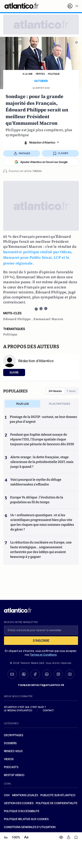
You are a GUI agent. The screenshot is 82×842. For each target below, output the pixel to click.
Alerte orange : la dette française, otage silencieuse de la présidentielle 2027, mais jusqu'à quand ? (41, 462)
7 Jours (71, 391)
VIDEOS (9, 759)
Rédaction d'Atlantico (42, 142)
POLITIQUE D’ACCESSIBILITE (21, 811)
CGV (7, 795)
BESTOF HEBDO (14, 775)
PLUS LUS (22, 403)
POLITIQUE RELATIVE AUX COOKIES (26, 819)
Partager (24, 153)
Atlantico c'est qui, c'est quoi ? (25, 706)
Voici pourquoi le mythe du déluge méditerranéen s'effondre (35, 482)
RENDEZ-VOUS (13, 751)
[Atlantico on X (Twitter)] (23, 674)
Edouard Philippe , (18, 319)
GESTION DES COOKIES (18, 803)
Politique (54, 73)
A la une (27, 73)
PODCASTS (11, 767)
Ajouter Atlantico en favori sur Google (44, 162)
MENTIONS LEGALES (25, 795)
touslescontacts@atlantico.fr (41, 685)
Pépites (40, 73)
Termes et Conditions (43, 654)
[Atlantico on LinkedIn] (46, 674)
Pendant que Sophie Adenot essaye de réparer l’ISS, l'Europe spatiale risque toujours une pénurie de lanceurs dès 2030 (42, 439)
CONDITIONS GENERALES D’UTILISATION (30, 827)
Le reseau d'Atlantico (18, 710)
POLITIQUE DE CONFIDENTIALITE (56, 803)
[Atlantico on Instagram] (58, 674)
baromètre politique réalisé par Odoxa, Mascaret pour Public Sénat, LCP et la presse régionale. (37, 257)
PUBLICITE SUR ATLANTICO (57, 795)
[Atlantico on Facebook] (35, 674)
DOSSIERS (10, 743)
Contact (48, 710)
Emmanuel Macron (48, 319)
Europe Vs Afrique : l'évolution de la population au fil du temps (36, 499)
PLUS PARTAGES (59, 403)
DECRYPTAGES (13, 735)
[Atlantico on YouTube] (69, 674)
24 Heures (55, 391)
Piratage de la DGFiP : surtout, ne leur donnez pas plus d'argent (43, 419)
